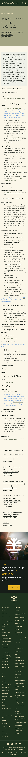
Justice (3, 731)
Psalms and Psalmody (20, 637)
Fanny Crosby (7, 484)
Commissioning (5, 693)
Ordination (17, 623)
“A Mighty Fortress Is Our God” (12, 98)
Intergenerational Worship (6, 727)
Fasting (3, 713)
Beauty (3, 679)
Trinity (16, 654)
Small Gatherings (19, 648)
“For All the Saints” (9, 392)
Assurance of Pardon (20, 692)
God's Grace (17, 32)
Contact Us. (15, 754)
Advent (3, 610)
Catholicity (17, 500)
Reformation (14, 471)
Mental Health (5, 737)
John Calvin (21, 484)
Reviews (17, 645)
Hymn (14, 484)
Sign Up (13, 587)
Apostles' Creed (8, 500)
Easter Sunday (5, 647)
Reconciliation (18, 640)
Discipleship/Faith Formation (6, 709)
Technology (18, 651)
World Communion (19, 663)
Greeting (17, 677)
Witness (6, 522)
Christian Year (5, 687)
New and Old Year (19, 620)
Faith (9, 32)
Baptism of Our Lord (7, 621)
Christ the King (5, 667)
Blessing (4, 681)
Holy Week (4, 635)
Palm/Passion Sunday (7, 638)
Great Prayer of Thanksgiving (11, 520)
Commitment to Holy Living (20, 696)
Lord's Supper (18, 725)
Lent (3, 629)
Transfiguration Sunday (5, 625)
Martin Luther (7, 34)
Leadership (4, 734)
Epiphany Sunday (6, 616)
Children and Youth (6, 684)
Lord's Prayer (13, 502)
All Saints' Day (8, 517)
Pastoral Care (18, 626)
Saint (15, 458)
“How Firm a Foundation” (11, 439)
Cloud (15, 517)
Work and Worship (19, 660)
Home (3, 13)
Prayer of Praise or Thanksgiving (19, 729)
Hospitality (4, 723)
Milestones (17, 607)
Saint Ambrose (7, 487)
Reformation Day (8, 36)
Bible (4, 32)
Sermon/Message (19, 705)
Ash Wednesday (6, 632)
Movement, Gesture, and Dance (20, 613)
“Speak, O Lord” (8, 382)
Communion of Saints (9, 519)
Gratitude (4, 720)
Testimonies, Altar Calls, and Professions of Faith (20, 718)
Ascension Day (5, 653)
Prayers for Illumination (20, 700)
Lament (17, 689)
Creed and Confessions (18, 712)
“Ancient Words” (8, 338)
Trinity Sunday (5, 661)
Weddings (17, 657)
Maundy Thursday (6, 641)
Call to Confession (19, 683)
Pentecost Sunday (6, 655)
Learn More (8, 461)
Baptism (17, 708)
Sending (17, 733)
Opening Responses (20, 680)
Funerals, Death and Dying (7, 716)
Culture (3, 702)
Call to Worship (18, 674)
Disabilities (4, 705)
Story (14, 487)
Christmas (4, 613)
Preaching (17, 629)
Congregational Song (7, 696)
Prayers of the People (20, 722)
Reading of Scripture (20, 702)
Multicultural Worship (20, 617)
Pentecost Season (6, 658)
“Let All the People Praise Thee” (13, 193)
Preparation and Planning (19, 633)
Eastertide (4, 650)
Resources (10, 13)
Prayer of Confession (20, 686)
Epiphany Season (6, 619)
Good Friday (5, 644)
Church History (5, 690)
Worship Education (19, 666)
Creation (4, 699)
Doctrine (6, 502)
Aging (3, 676)
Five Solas (6, 457)
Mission (17, 610)
